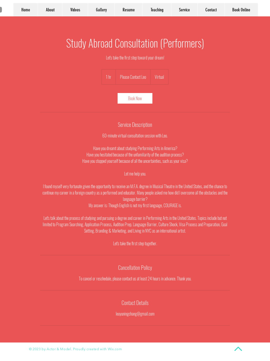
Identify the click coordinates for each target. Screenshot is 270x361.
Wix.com (115, 349)
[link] (135, 98)
